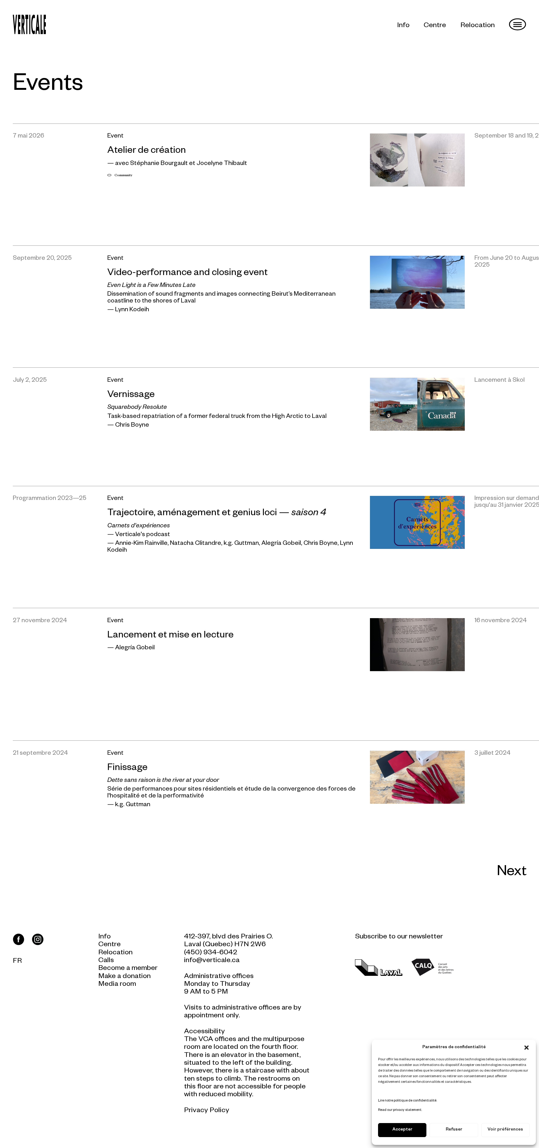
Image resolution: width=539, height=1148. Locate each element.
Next (512, 873)
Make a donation (124, 977)
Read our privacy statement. (400, 1110)
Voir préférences (505, 1130)
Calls (106, 961)
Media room (117, 985)
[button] (526, 1047)
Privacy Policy (206, 1111)
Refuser (454, 1130)
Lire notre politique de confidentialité (407, 1101)
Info (403, 26)
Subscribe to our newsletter (399, 937)
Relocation (477, 26)
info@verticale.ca (212, 961)
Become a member (128, 969)
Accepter (402, 1130)
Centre (435, 26)
